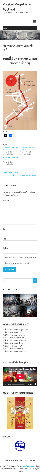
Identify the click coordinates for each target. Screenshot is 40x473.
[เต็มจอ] (35, 384)
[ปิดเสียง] (31, 384)
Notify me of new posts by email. (17, 263)
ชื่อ (4, 229)
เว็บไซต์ (5, 248)
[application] (20, 376)
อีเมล (5, 239)
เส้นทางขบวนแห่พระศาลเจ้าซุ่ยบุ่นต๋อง (10, 159)
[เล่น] (5, 384)
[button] (5, 28)
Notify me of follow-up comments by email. (21, 257)
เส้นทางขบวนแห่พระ (11, 173)
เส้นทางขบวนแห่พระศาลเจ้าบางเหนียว (28, 149)
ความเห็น (6, 200)
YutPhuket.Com (29, 466)
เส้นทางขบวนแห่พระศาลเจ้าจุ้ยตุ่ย (10, 149)
